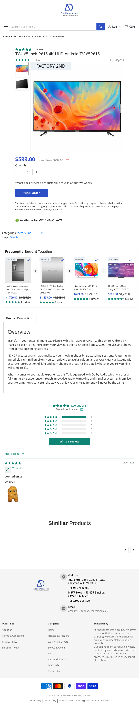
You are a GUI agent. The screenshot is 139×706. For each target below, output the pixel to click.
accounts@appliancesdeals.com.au (88, 610)
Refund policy (35, 700)
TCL (35, 233)
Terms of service (66, 700)
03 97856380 (81, 587)
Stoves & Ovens (56, 647)
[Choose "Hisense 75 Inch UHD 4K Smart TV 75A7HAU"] (96, 260)
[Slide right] (122, 108)
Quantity (21, 165)
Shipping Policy (10, 647)
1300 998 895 (81, 600)
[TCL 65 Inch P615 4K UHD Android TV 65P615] (21, 68)
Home (51, 629)
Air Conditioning (57, 659)
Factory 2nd (24, 233)
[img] (13, 463)
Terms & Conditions (13, 635)
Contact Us (54, 671)
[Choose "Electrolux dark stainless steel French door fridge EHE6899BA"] (28, 260)
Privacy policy (50, 700)
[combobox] (56, 26)
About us (7, 629)
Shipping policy (83, 700)
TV (41, 233)
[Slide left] (32, 108)
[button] (5, 26)
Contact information (101, 700)
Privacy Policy (9, 641)
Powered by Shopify (81, 695)
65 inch (13, 237)
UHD (22, 237)
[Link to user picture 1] (13, 494)
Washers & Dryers (58, 641)
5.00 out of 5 (78, 405)
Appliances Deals (63, 695)
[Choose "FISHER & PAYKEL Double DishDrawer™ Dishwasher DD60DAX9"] (62, 260)
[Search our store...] (100, 26)
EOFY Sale (53, 665)
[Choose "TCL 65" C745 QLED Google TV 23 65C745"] (130, 260)
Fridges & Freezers (58, 635)
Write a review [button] (69, 441)
